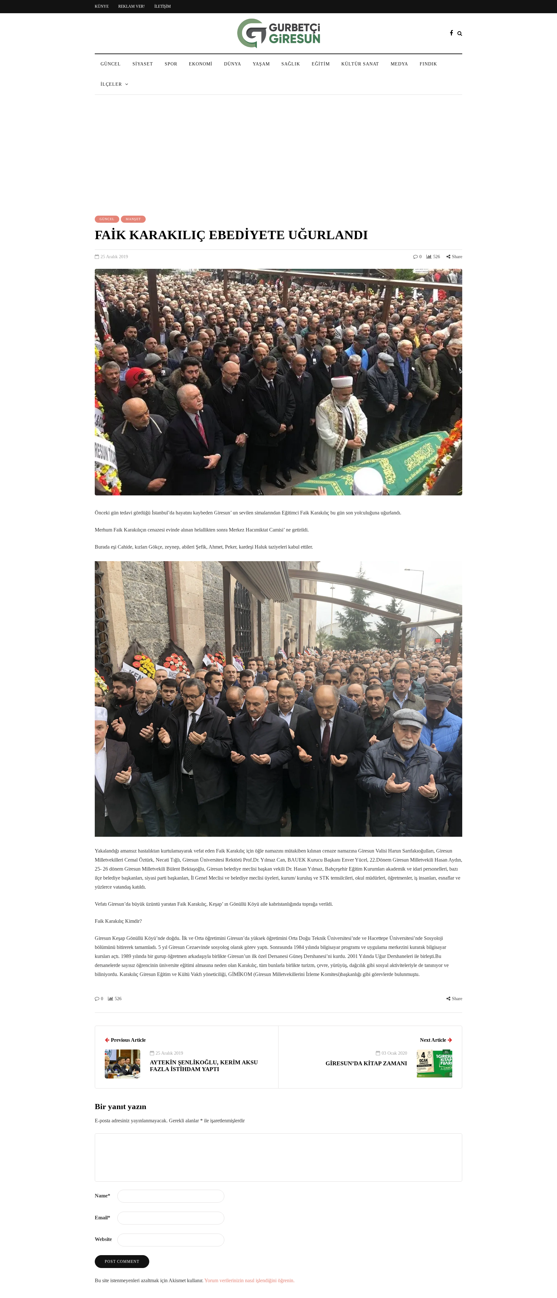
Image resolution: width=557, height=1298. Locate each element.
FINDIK (428, 64)
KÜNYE (102, 6)
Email (102, 1217)
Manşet (133, 219)
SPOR (171, 64)
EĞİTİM (321, 64)
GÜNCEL (111, 64)
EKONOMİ (200, 64)
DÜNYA (232, 64)
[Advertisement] (278, 156)
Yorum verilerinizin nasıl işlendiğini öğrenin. (249, 1280)
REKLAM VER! (131, 6)
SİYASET (142, 64)
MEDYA (399, 64)
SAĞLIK (290, 64)
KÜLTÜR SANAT (360, 64)
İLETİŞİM (162, 6)
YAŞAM (261, 64)
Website (103, 1239)
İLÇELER (111, 84)
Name (102, 1195)
